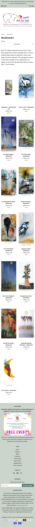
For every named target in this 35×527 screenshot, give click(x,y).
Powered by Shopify (28, 517)
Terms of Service (17, 465)
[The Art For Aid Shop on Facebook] (17, 473)
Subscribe (27, 486)
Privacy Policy (17, 458)
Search (17, 449)
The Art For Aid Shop (16, 517)
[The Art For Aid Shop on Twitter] (14, 473)
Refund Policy (17, 461)
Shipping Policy (17, 463)
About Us (17, 451)
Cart (32, 6)
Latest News (17, 406)
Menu (5, 6)
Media (17, 454)
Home (2, 34)
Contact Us (17, 456)
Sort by (3, 41)
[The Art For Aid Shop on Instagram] (21, 473)
